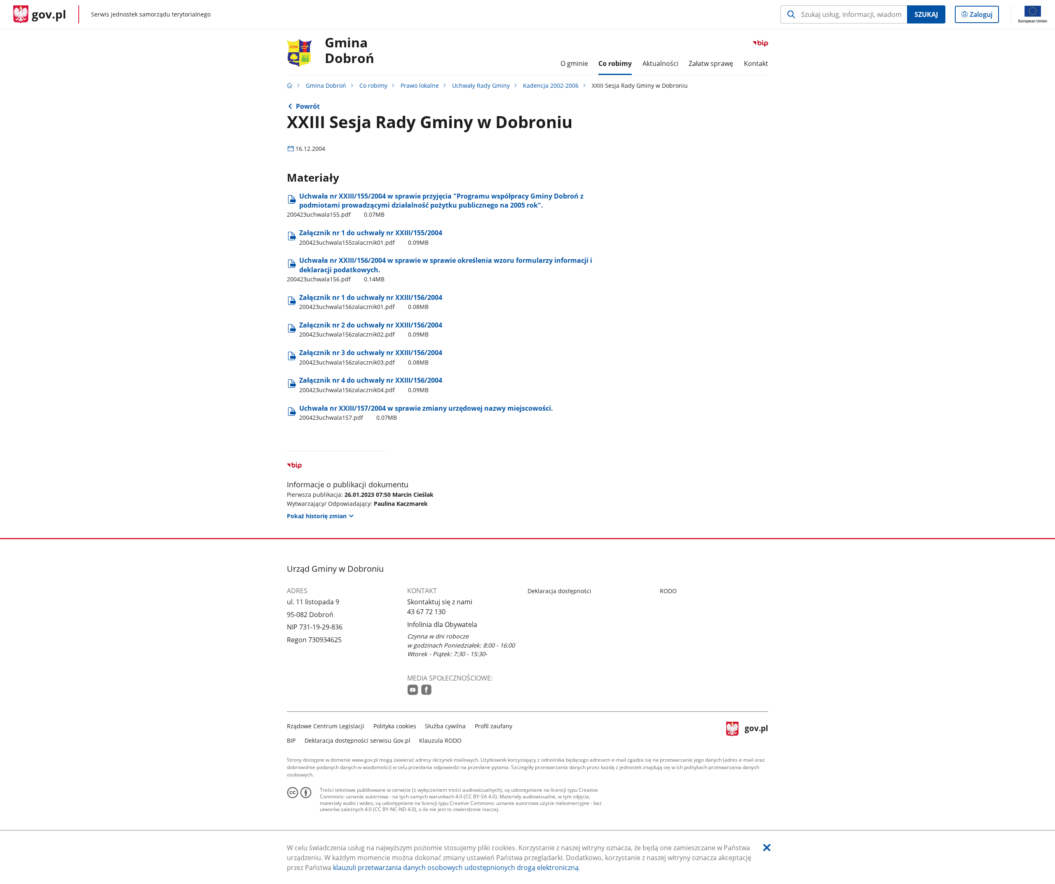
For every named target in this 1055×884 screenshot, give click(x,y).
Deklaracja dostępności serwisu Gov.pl (357, 740)
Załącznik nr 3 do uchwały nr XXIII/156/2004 (370, 357)
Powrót (308, 106)
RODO (668, 591)
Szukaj (926, 14)
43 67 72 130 (426, 611)
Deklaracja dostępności (559, 591)
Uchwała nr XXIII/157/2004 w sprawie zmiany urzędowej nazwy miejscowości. (426, 412)
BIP (291, 740)
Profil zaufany (493, 726)
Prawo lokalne (420, 85)
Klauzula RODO (440, 740)
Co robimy (373, 85)
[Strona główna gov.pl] (290, 85)
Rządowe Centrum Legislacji (325, 726)
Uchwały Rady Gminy (481, 85)
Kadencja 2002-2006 (551, 85)
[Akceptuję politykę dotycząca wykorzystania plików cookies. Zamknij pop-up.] (767, 847)
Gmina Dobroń (349, 51)
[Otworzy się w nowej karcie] (412, 689)
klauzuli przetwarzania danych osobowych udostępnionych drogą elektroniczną (456, 867)
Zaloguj (984, 16)
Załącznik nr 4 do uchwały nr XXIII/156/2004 (370, 384)
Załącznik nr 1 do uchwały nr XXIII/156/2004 (370, 302)
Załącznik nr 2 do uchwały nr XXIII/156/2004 (370, 329)
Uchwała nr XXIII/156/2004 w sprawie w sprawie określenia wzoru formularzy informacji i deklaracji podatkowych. (439, 269)
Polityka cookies (394, 726)
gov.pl (756, 732)
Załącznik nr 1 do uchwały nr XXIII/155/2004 (370, 237)
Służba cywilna (445, 726)
